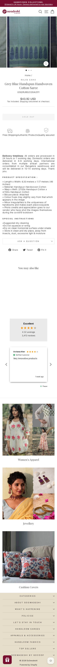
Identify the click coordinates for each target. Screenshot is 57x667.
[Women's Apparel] (28, 430)
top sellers (27, 649)
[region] (28, 364)
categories (28, 596)
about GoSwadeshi (28, 603)
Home (28, 75)
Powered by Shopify (28, 665)
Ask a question (28, 241)
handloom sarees (27, 629)
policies (28, 616)
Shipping (24, 101)
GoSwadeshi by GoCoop (27, 655)
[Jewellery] (28, 493)
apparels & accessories (28, 636)
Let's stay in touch (27, 622)
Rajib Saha (28, 80)
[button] (6, 364)
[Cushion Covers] (28, 557)
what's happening (27, 609)
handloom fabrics (28, 642)
